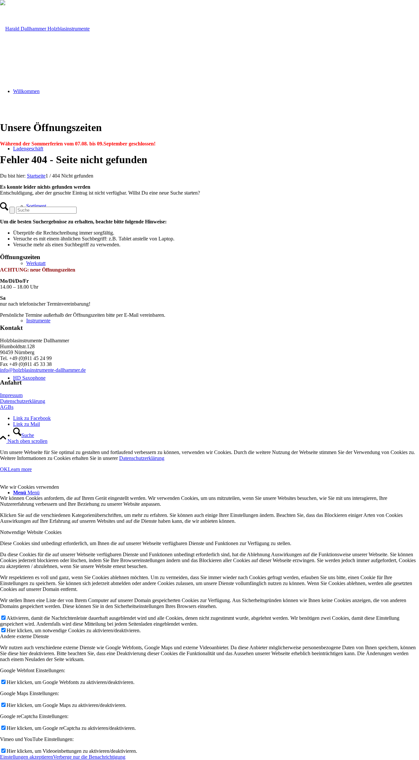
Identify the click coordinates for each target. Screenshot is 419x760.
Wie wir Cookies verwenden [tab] (29, 487)
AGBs (6, 407)
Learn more (20, 469)
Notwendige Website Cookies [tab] (31, 532)
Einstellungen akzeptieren (26, 757)
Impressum (11, 395)
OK (4, 469)
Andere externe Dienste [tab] (24, 636)
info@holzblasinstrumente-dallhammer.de (43, 370)
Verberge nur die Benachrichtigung (89, 757)
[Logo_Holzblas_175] (45, 28)
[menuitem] (216, 435)
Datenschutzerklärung (22, 401)
